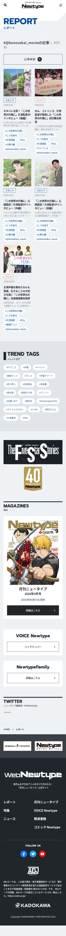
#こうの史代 (11, 135)
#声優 (26, 367)
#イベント (40, 367)
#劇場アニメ (11, 324)
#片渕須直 (10, 139)
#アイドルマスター (15, 409)
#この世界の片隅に (14, 130)
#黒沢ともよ (50, 409)
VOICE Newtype (45, 810)
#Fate (25, 417)
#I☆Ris (34, 409)
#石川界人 (11, 384)
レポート (10, 802)
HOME (7, 729)
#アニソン (44, 392)
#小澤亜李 (11, 417)
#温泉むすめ (26, 392)
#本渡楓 (43, 384)
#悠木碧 (10, 392)
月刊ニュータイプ (46, 802)
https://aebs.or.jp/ (17, 895)
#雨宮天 (28, 401)
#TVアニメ (11, 367)
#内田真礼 (27, 384)
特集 (7, 810)
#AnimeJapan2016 (48, 401)
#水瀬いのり (12, 401)
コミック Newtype (47, 827)
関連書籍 (40, 818)
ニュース (10, 818)
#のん (22, 139)
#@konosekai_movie (15, 149)
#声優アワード (46, 375)
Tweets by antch (7, 712)
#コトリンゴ (42, 148)
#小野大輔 (10, 144)
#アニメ (28, 375)
